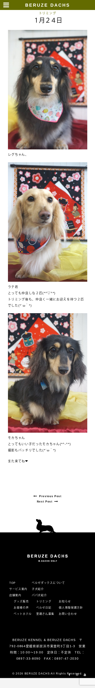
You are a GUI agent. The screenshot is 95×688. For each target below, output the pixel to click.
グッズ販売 (21, 601)
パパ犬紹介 (39, 595)
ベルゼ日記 (43, 607)
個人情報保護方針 (71, 607)
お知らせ (65, 601)
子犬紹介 (38, 589)
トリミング (47, 13)
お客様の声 (21, 607)
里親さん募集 (45, 614)
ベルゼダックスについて (48, 582)
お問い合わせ (69, 614)
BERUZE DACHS (47, 5)
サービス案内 (18, 589)
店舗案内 (15, 595)
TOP (12, 582)
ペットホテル (23, 614)
